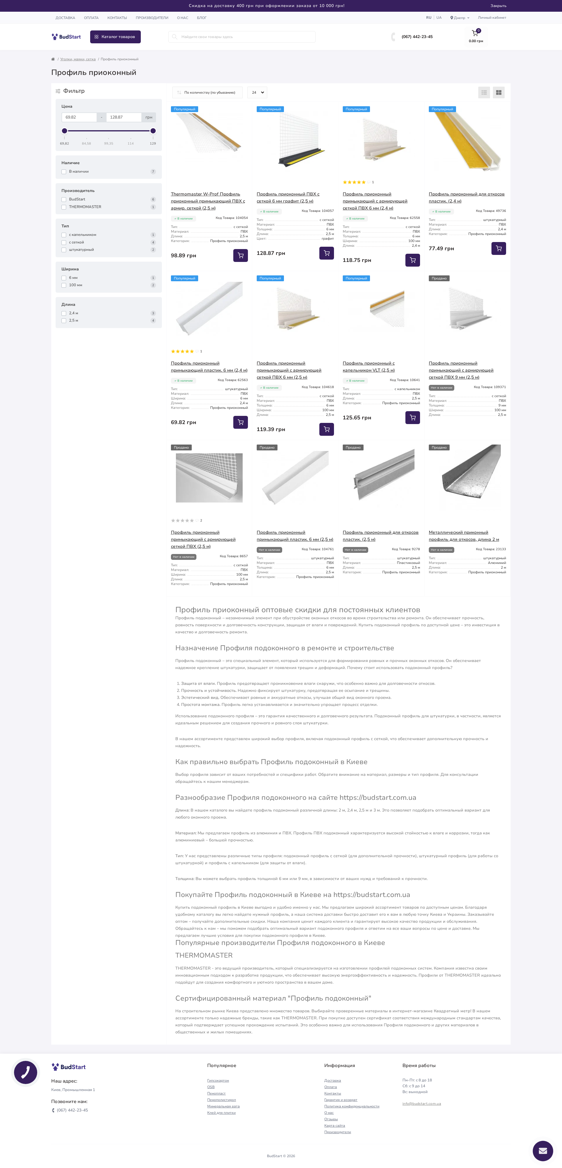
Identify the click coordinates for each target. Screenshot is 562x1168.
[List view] (484, 92)
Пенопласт (216, 1093)
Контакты (117, 18)
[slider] (64, 130)
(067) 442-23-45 (417, 37)
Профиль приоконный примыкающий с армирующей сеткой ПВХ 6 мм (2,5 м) (289, 370)
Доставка (65, 18)
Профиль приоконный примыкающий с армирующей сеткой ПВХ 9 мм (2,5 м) (461, 370)
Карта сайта (334, 1125)
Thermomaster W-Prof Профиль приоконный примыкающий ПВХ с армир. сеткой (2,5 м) (208, 201)
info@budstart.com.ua (421, 1103)
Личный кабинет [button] (492, 17)
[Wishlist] (243, 110)
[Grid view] (499, 92)
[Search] (174, 37)
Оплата (91, 18)
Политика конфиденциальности (351, 1106)
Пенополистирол (221, 1099)
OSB (211, 1087)
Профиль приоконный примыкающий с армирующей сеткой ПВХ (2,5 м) (203, 539)
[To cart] (240, 255)
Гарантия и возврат (340, 1099)
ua (439, 17)
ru (428, 17)
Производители (152, 18)
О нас (182, 18)
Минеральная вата (223, 1106)
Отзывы (331, 1119)
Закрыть (498, 5)
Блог (202, 18)
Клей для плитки (221, 1112)
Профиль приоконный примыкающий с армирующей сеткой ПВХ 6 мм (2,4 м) (375, 201)
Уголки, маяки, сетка (78, 59)
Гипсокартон (218, 1080)
